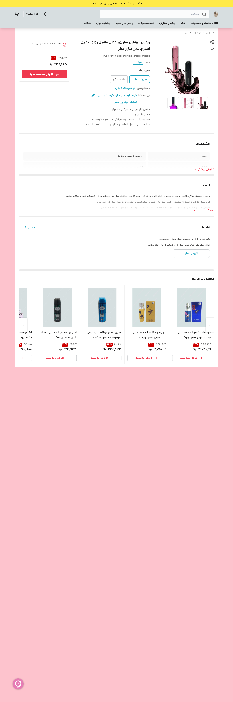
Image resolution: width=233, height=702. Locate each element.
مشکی (117, 79)
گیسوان (210, 32)
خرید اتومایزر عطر (126, 95)
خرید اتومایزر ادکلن (102, 95)
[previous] (210, 325)
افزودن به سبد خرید (42, 74)
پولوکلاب (138, 62)
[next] (23, 325)
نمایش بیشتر (206, 169)
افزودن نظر (29, 227)
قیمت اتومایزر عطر (126, 102)
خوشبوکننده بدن (193, 32)
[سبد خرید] (17, 14)
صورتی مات (140, 79)
